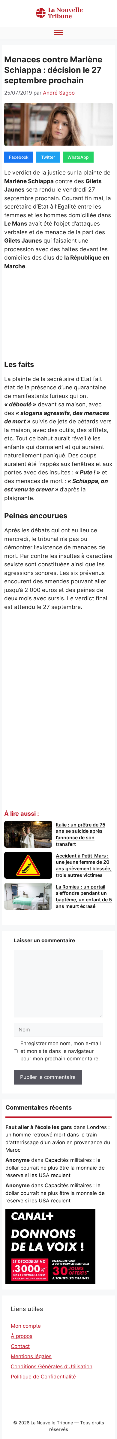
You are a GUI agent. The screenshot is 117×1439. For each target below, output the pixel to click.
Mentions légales (31, 1356)
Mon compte (26, 1326)
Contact (20, 1346)
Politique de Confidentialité (43, 1377)
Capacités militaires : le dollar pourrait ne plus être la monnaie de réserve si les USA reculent (55, 1167)
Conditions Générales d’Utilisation (51, 1366)
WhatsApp (78, 157)
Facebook (18, 157)
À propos (21, 1336)
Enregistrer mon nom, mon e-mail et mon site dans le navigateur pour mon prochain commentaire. (60, 1051)
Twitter (48, 157)
